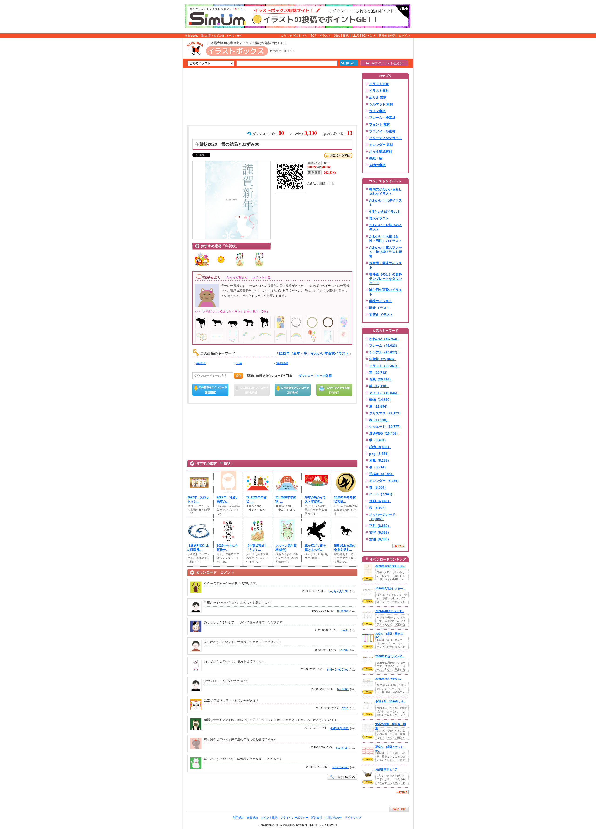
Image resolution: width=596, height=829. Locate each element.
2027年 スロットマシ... (198, 499)
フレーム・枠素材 (382, 118)
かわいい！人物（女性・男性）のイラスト (385, 238)
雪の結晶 (282, 363)
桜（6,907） (378, 508)
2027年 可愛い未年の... (227, 499)
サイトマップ (353, 817)
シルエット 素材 (381, 104)
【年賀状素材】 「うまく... (257, 548)
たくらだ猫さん (237, 277)
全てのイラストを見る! (386, 63)
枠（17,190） (379, 386)
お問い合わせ (333, 817)
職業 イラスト (379, 308)
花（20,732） (379, 372)
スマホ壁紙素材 (380, 151)
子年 (239, 363)
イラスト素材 (379, 90)
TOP (313, 35)
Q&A (337, 35)
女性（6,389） (380, 539)
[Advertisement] (160, 110)
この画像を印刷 (334, 390)
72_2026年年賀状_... (256, 499)
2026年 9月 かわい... (388, 679)
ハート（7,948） (381, 494)
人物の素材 (377, 165)
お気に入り (338, 155)
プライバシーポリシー (294, 817)
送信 (238, 375)
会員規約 (252, 817)
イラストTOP (379, 84)
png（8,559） (379, 454)
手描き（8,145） (381, 474)
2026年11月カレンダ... (389, 656)
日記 (346, 35)
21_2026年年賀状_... (285, 499)
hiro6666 (343, 611)
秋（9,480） (378, 440)
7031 (345, 708)
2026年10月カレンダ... (389, 611)
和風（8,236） (380, 460)
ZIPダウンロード (293, 390)
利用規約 (238, 817)
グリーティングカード (385, 138)
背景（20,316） (381, 379)
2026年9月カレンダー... (390, 588)
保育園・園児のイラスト (385, 265)
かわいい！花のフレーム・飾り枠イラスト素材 (385, 252)
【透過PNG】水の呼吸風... (198, 548)
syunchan (342, 747)
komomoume (340, 767)
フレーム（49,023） (384, 345)
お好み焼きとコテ (386, 769)
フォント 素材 (379, 124)
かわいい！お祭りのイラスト (385, 227)
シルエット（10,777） (385, 426)
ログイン (404, 35)
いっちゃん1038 (338, 591)
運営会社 (316, 817)
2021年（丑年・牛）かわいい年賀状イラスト (314, 353)
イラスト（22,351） (384, 366)
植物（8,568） (380, 447)
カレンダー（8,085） (384, 481)
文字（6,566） (380, 532)
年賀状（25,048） (382, 359)
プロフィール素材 (382, 131)
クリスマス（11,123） (385, 413)
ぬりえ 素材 (377, 97)
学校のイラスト (380, 301)
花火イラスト (379, 218)
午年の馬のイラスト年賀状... (315, 499)
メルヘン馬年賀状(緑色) (286, 548)
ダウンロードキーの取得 (315, 375)
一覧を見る (398, 546)
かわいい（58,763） (384, 339)
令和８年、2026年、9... (390, 701)
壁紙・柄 (375, 158)
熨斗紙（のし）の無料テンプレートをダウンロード (385, 278)
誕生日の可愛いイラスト (385, 292)
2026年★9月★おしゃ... (390, 566)
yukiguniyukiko (339, 728)
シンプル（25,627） (384, 352)
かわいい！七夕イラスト (385, 203)
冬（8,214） (378, 467)
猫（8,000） (378, 487)
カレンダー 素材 (381, 145)
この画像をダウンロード (210, 390)
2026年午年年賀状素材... (345, 499)
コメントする (261, 277)
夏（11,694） (379, 406)
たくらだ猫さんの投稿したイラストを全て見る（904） (232, 311)
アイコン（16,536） (384, 393)
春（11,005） (379, 420)
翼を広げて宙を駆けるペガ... (315, 548)
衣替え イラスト (381, 314)
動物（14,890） (381, 399)
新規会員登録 (387, 35)
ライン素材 (377, 111)
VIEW (367, 579)
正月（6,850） (380, 526)
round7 (344, 650)
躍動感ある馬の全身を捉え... (344, 548)
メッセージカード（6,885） (382, 517)
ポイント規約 (269, 817)
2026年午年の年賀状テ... (227, 548)
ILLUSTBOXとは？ (364, 35)
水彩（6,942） (380, 501)
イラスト (325, 35)
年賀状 (201, 363)
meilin (345, 630)
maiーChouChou (338, 669)
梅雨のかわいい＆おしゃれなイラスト (385, 191)
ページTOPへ (399, 809)
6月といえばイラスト (384, 211)
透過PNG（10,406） (384, 433)
